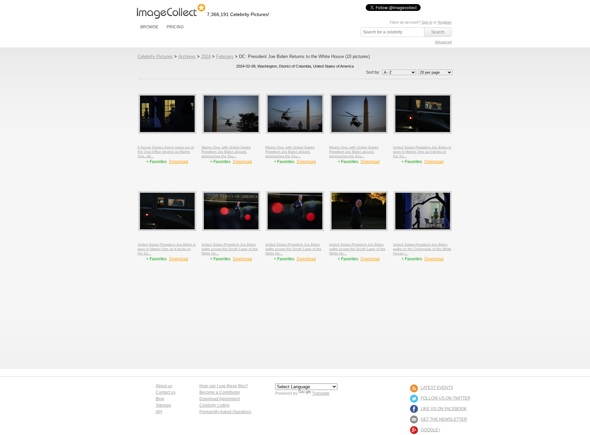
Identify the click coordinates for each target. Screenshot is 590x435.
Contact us (165, 392)
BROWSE (149, 27)
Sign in (426, 22)
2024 (206, 56)
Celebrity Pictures (155, 56)
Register (445, 22)
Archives (187, 56)
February (225, 56)
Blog (160, 398)
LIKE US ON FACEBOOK (444, 408)
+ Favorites (157, 161)
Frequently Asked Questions (225, 411)
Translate (320, 393)
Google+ (430, 429)
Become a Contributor (219, 392)
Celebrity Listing (214, 405)
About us (164, 385)
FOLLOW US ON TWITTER (445, 398)
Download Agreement (219, 398)
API (159, 411)
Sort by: (373, 72)
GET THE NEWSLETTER (444, 419)
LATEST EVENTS (437, 387)
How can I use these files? (223, 385)
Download (178, 161)
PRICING (175, 27)
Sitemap (163, 405)
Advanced (443, 42)
